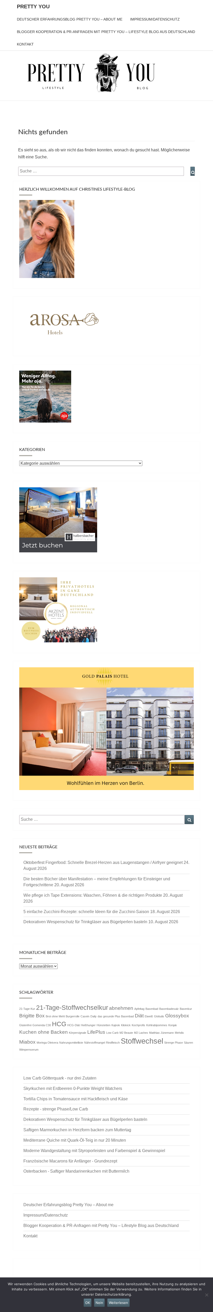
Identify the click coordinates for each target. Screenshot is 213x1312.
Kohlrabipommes (156, 1025)
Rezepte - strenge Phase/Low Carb (55, 1109)
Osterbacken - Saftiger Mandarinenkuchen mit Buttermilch (76, 1171)
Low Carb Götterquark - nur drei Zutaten (59, 1078)
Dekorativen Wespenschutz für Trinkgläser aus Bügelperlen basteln (85, 922)
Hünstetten (103, 1025)
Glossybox (177, 1015)
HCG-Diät (73, 1025)
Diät (139, 1015)
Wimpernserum (28, 1049)
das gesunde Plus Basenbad (116, 1016)
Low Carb (112, 1032)
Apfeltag (139, 1008)
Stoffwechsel (142, 1041)
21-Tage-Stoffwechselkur (72, 1007)
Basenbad (151, 1008)
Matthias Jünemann (161, 1032)
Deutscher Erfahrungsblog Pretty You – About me (69, 19)
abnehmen (121, 1008)
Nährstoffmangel (94, 1042)
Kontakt (25, 44)
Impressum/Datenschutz (155, 19)
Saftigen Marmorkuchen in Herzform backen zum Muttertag (77, 1130)
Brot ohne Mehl (55, 1016)
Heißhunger (88, 1025)
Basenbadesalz (169, 1008)
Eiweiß (149, 1016)
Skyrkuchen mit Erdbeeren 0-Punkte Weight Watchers (72, 1088)
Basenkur (186, 1008)
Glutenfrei (25, 1025)
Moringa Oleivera (47, 1042)
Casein (85, 1016)
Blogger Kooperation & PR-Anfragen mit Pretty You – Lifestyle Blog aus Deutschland (106, 32)
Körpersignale (77, 1032)
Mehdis (179, 1032)
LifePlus (96, 1032)
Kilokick (126, 1025)
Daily (93, 1016)
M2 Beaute (126, 1032)
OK (87, 1303)
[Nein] (206, 1294)
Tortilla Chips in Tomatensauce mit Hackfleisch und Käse (75, 1099)
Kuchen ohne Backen (43, 1032)
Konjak (172, 1025)
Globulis (159, 1016)
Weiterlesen (118, 1303)
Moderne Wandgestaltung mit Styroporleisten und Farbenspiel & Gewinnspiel (94, 1150)
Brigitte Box (32, 1015)
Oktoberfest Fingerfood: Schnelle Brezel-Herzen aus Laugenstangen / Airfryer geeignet (103, 862)
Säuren (188, 1042)
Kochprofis (138, 1025)
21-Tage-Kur (27, 1008)
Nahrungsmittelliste (71, 1042)
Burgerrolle (72, 1016)
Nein (99, 1303)
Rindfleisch (113, 1042)
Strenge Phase (173, 1042)
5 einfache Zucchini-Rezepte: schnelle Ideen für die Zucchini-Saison (86, 911)
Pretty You (33, 6)
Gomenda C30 (41, 1025)
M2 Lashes (141, 1032)
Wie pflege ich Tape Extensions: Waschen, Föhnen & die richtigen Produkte (92, 895)
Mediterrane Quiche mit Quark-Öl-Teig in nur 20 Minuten (74, 1140)
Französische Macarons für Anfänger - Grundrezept (70, 1161)
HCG (59, 1023)
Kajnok (115, 1025)
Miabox (27, 1042)
